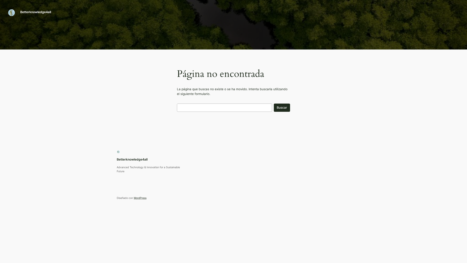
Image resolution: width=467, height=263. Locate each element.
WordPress (140, 197)
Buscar (282, 107)
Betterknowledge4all (35, 12)
